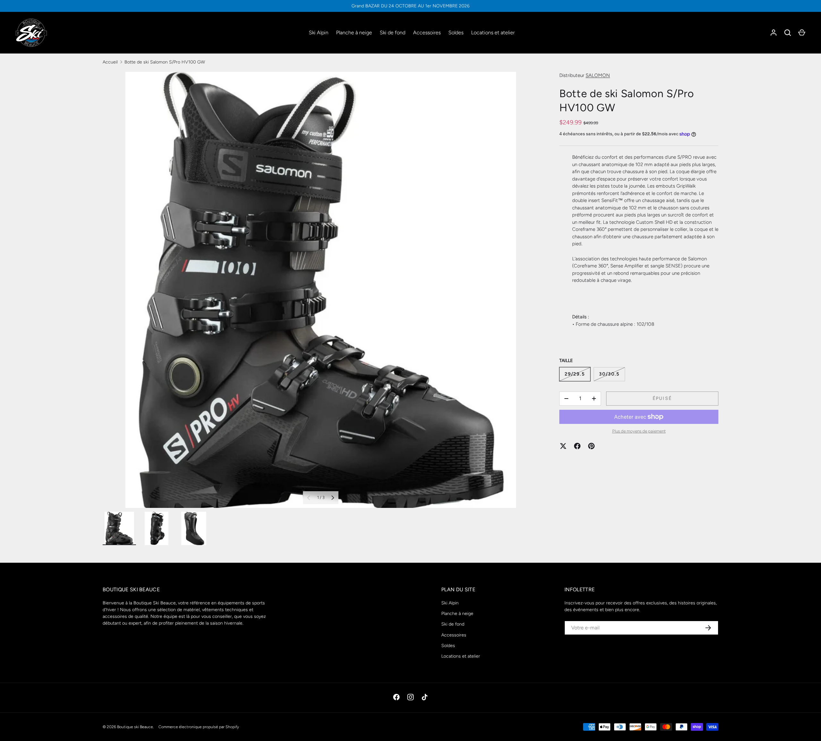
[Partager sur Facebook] (577, 446)
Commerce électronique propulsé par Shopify (198, 726)
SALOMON (598, 75)
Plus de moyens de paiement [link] (639, 431)
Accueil (110, 62)
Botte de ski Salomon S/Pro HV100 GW (164, 62)
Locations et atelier (493, 32)
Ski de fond (392, 32)
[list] (321, 290)
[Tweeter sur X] (563, 446)
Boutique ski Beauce (135, 726)
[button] (802, 33)
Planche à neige (354, 32)
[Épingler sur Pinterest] (591, 446)
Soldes (455, 32)
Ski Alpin (318, 32)
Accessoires (427, 32)
